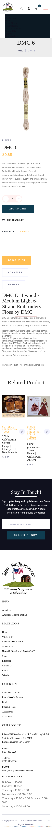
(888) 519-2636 (9, 761)
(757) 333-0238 (9, 752)
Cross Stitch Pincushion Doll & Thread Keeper (34, 433)
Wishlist (5, 675)
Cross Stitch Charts (11, 692)
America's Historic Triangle (14, 615)
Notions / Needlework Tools (9, 429)
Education (6, 661)
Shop (4, 656)
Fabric (5, 702)
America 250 (8, 646)
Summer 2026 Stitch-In (12, 641)
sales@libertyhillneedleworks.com (17, 770)
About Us (6, 610)
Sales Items (7, 716)
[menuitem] (8, 15)
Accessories (7, 711)
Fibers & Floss (8, 707)
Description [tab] (16, 260)
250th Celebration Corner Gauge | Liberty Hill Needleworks (9, 444)
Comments (15, 272)
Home (20, 51)
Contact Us (7, 665)
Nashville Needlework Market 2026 (18, 651)
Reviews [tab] (13, 284)
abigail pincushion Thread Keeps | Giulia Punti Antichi (34, 451)
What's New (7, 637)
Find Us (6, 670)
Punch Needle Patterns (12, 697)
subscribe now (26, 535)
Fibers (6, 140)
